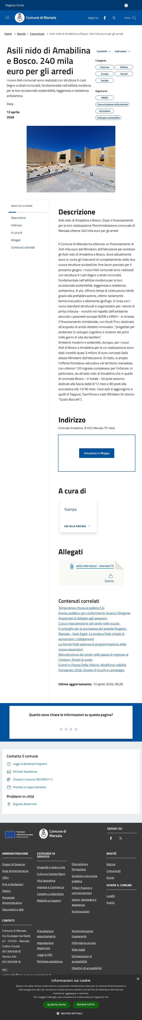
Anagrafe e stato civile (51, 867)
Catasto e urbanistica (50, 894)
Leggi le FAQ (45, 954)
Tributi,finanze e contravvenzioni (82, 890)
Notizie (110, 864)
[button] (70, 1013)
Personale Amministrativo (12, 900)
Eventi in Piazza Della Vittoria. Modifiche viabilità (92, 664)
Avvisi (110, 877)
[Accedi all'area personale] (126, 5)
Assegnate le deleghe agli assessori (82, 618)
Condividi (102, 51)
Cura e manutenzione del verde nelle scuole (89, 623)
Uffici (5, 877)
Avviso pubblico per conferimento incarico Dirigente (94, 613)
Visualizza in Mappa (96, 453)
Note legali (78, 949)
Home (8, 33)
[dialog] (71, 997)
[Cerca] (134, 18)
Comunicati (37, 33)
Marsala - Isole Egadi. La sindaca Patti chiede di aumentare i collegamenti (91, 636)
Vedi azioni (121, 51)
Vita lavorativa (46, 880)
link (106, 997)
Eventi (110, 902)
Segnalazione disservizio (45, 945)
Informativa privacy (84, 943)
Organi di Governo (13, 864)
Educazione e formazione (80, 866)
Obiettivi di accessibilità (87, 968)
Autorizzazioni (81, 911)
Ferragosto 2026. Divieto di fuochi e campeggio (91, 670)
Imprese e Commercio (50, 887)
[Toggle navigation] (7, 17)
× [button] (137, 979)
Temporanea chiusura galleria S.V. (81, 607)
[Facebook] (103, 17)
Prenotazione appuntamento (46, 933)
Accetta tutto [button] (56, 1004)
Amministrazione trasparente (82, 933)
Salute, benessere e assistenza (84, 902)
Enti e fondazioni (12, 884)
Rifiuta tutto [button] (86, 1004)
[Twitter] (112, 17)
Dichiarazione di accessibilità (82, 959)
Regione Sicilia (15, 5)
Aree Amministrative (15, 871)
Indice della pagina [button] (21, 206)
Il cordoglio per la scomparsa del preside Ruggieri (93, 628)
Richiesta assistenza (49, 961)
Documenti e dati (13, 909)
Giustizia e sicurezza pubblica (84, 878)
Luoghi (110, 896)
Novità (21, 33)
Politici (6, 891)
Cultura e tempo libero (51, 874)
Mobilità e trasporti (49, 900)
